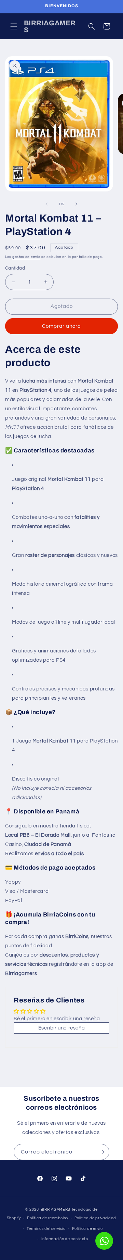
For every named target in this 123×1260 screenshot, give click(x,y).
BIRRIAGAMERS (55, 1209)
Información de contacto (64, 1239)
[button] (13, 26)
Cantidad (15, 268)
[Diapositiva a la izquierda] (46, 204)
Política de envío (87, 1229)
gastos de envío (26, 257)
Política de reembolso (47, 1218)
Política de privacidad (95, 1218)
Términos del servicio (46, 1229)
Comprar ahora (61, 326)
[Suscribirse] (101, 1152)
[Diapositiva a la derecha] (76, 204)
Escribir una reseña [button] (61, 1028)
